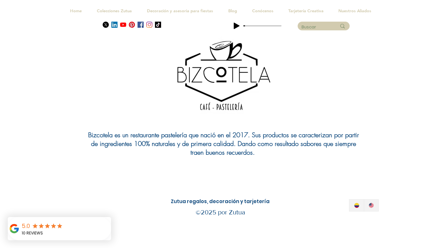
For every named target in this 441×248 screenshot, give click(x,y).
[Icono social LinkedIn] (114, 25)
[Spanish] (356, 205)
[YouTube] (123, 25)
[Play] (237, 26)
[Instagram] (149, 25)
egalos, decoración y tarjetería (229, 201)
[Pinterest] (132, 25)
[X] (106, 25)
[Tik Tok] (158, 25)
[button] (355, 10)
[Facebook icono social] (141, 25)
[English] (371, 205)
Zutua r (180, 201)
